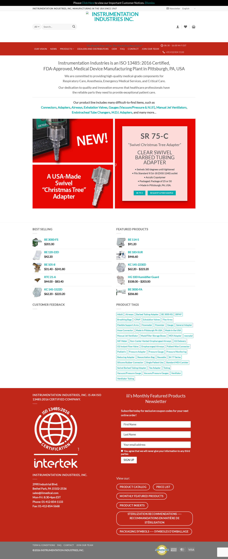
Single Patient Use (154, 362)
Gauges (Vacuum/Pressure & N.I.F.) (132, 107)
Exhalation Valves (151, 319)
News (53, 49)
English (185, 8)
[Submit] (74, 27)
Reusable (161, 357)
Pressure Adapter (137, 351)
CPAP (137, 319)
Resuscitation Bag (145, 357)
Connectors (49, 107)
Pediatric (121, 351)
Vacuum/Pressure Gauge (129, 373)
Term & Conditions (44, 545)
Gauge (170, 325)
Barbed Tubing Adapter (147, 314)
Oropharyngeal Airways (152, 346)
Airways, (77, 107)
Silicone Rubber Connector (130, 362)
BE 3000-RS (167, 314)
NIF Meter (122, 341)
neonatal (188, 335)
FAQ (122, 49)
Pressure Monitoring (176, 351)
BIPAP (178, 314)
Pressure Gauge (156, 351)
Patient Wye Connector (178, 346)
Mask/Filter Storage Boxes (153, 335)
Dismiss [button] (150, 3)
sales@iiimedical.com (45, 493)
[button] (173, 8)
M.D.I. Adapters (122, 112)
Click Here (88, 3)
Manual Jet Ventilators (171, 107)
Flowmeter (147, 325)
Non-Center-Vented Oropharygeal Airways (150, 341)
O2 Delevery (180, 341)
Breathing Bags (124, 319)
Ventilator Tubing (125, 378)
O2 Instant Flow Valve (127, 346)
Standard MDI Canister (177, 362)
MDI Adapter (175, 335)
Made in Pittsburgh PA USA (149, 330)
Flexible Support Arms (128, 325)
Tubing (166, 368)
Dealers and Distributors (93, 49)
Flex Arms (167, 319)
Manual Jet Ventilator (127, 335)
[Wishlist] (185, 26)
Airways (129, 314)
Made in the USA (173, 330)
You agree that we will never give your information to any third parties (155, 452)
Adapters (64, 107)
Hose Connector (125, 330)
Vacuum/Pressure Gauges (156, 373)
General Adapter (184, 325)
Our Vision (40, 49)
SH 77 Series (175, 357)
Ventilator (176, 373)
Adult (120, 314)
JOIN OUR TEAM (150, 49)
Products (66, 49)
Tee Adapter (155, 368)
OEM (114, 49)
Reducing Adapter (126, 357)
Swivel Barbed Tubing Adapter (131, 368)
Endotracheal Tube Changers (91, 112)
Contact (133, 49)
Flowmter (159, 325)
